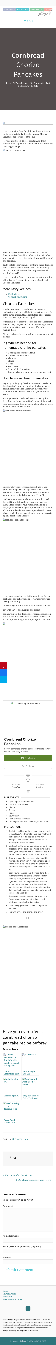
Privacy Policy (9, 1294)
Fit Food (16, 83)
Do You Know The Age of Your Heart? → (34, 1180)
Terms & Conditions (12, 1299)
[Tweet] (3, 679)
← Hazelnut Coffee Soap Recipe (17, 1175)
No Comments (37, 83)
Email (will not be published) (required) (22, 1246)
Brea (8, 83)
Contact (6, 1291)
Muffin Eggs (14, 294)
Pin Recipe (29, 766)
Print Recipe (29, 758)
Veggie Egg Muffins (17, 297)
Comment (8, 1206)
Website (7, 1257)
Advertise (7, 1296)
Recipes (24, 83)
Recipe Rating (10, 1200)
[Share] (3, 672)
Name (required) (11, 1236)
